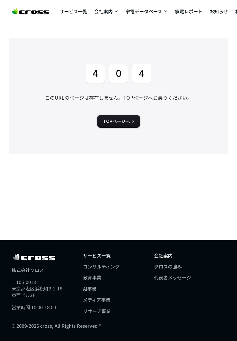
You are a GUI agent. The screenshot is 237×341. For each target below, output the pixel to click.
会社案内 (103, 11)
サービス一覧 (73, 11)
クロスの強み (168, 266)
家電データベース (143, 11)
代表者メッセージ (172, 277)
